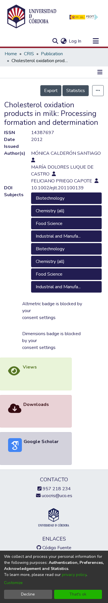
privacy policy (74, 574)
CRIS (29, 54)
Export (51, 90)
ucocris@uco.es (56, 496)
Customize (13, 582)
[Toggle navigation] (96, 41)
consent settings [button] (39, 317)
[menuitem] (63, 41)
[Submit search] (55, 41)
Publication (52, 54)
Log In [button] (75, 41)
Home (11, 54)
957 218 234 (56, 489)
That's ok (77, 594)
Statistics (75, 90)
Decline (28, 594)
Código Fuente (56, 548)
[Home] (31, 16)
